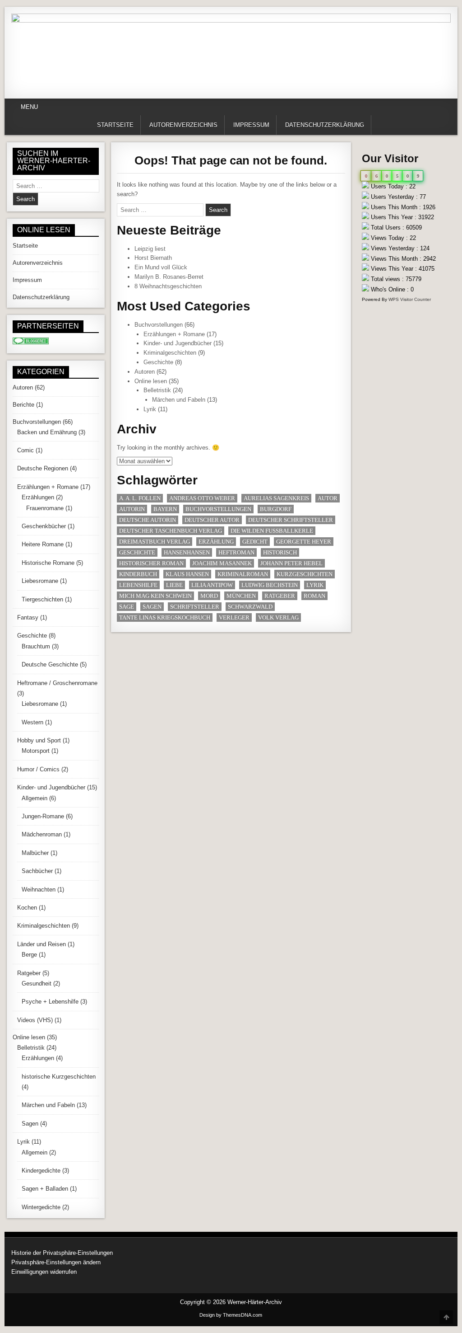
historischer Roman (151, 563)
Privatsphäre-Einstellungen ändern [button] (56, 1262)
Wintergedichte (41, 1207)
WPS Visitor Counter (409, 299)
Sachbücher (37, 871)
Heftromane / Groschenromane (57, 683)
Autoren (144, 371)
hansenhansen (187, 552)
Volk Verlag (278, 617)
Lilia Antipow (212, 585)
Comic (25, 450)
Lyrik (149, 409)
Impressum (251, 125)
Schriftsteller (194, 606)
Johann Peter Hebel (291, 563)
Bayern (165, 509)
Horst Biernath (153, 257)
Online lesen (150, 381)
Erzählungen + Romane (174, 334)
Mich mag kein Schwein (155, 595)
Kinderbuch (138, 574)
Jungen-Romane (43, 816)
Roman (314, 595)
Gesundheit (36, 983)
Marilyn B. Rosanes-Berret (168, 276)
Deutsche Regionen (42, 468)
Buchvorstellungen (158, 324)
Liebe (174, 585)
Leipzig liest (150, 248)
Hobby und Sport (39, 740)
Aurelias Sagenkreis (276, 498)
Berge (29, 954)
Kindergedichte (41, 1170)
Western (32, 722)
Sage (126, 606)
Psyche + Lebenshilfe (50, 1001)
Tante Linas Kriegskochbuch (164, 617)
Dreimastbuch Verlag (154, 541)
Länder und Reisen (41, 944)
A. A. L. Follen (140, 498)
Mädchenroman (42, 834)
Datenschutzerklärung (324, 125)
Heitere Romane (43, 544)
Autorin (132, 509)
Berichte (23, 404)
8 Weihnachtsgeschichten (168, 286)
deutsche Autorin (147, 519)
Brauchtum (36, 646)
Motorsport (36, 750)
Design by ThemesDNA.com (230, 1315)
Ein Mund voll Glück (160, 267)
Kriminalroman (242, 574)
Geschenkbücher (44, 526)
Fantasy (27, 617)
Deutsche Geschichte (50, 664)
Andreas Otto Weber (202, 498)
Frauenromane (45, 508)
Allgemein (34, 798)
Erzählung (216, 541)
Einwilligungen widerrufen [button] (44, 1271)
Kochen (27, 907)
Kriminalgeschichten (169, 352)
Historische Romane (48, 562)
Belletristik (157, 390)
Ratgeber (279, 595)
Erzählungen (38, 497)
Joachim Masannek (222, 563)
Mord (209, 595)
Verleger (234, 617)
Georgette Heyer (303, 541)
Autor (327, 498)
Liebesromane (40, 580)
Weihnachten (38, 889)
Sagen (152, 606)
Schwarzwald (250, 606)
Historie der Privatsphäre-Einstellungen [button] (62, 1252)
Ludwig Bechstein (269, 585)
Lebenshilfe (138, 585)
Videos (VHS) (35, 1020)
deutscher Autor (212, 519)
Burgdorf (275, 509)
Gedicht (255, 541)
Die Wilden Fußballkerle (272, 530)
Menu (29, 106)
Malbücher (35, 853)
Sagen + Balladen (45, 1188)
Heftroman (236, 552)
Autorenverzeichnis (183, 125)
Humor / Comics (38, 769)
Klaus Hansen (187, 574)
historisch (280, 552)
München (241, 595)
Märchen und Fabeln (178, 399)
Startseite (115, 125)
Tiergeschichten (42, 599)
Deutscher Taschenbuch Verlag (170, 530)
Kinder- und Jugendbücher (177, 343)
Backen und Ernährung (47, 432)
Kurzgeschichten (305, 574)
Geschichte (158, 362)
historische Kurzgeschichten (59, 1076)
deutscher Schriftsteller (290, 519)
